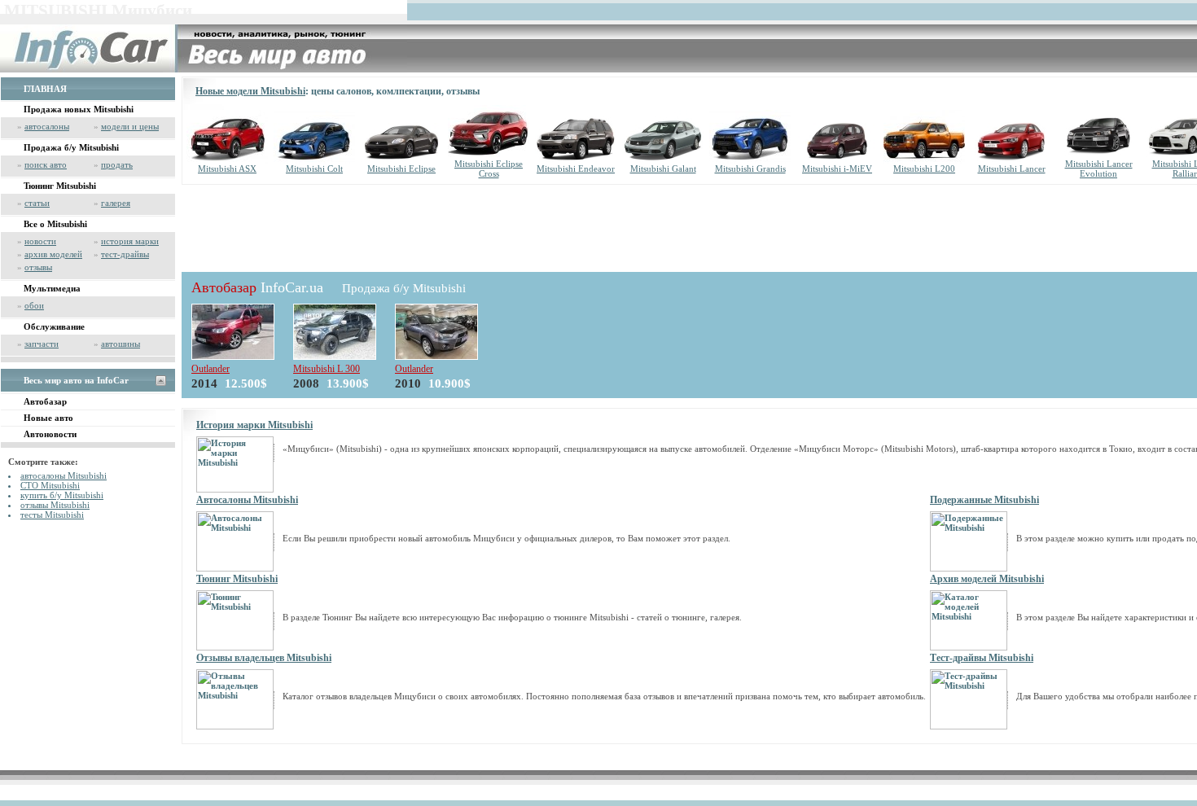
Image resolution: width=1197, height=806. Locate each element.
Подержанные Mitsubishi (984, 500)
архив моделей (53, 254)
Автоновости (50, 434)
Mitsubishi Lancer (1012, 168)
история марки (130, 241)
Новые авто (48, 418)
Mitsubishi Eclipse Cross (488, 168)
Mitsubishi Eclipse (401, 168)
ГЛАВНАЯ (45, 89)
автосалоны (46, 126)
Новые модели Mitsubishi (250, 91)
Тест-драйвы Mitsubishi (981, 658)
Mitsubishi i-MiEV (837, 168)
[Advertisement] (478, 225)
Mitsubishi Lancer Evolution (1099, 168)
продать (117, 164)
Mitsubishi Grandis (750, 168)
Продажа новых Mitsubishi (79, 109)
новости (40, 241)
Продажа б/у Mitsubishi (71, 147)
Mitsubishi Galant (663, 168)
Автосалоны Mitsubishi (247, 500)
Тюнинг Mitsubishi (60, 186)
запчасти (41, 343)
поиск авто (45, 164)
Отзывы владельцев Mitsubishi (263, 658)
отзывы (38, 267)
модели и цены (130, 126)
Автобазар (45, 401)
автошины (120, 343)
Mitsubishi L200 (924, 168)
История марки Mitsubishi (254, 425)
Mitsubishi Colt (314, 168)
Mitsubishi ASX (227, 168)
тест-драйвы (125, 254)
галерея (115, 203)
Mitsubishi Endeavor (576, 168)
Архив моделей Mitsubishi (987, 579)
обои (34, 305)
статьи (37, 203)
